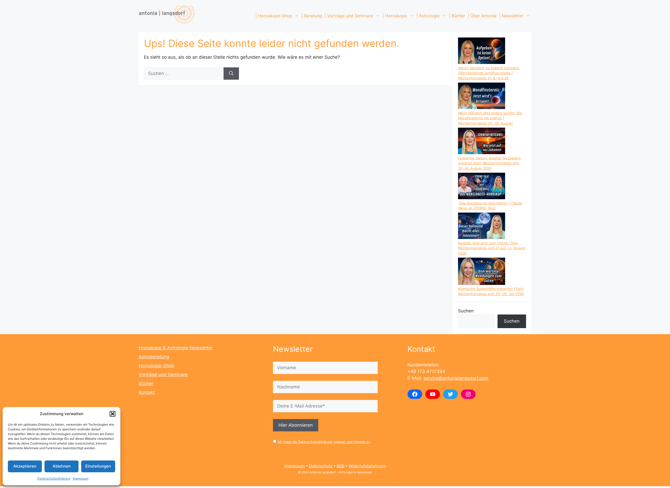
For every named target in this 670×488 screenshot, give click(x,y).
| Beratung (312, 15)
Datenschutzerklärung (53, 478)
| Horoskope (394, 15)
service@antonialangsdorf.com (455, 378)
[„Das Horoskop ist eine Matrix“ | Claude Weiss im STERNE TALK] (481, 187)
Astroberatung (154, 356)
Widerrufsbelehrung (367, 465)
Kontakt (147, 392)
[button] (112, 413)
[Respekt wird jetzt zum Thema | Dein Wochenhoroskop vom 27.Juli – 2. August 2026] (481, 227)
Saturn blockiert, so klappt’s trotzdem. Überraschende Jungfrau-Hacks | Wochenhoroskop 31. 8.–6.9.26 (489, 73)
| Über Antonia (482, 15)
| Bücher (457, 15)
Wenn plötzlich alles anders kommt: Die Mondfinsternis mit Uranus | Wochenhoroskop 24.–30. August (490, 118)
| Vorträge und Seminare (349, 15)
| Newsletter (511, 15)
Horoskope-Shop (156, 365)
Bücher (146, 383)
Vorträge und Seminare (163, 374)
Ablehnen (62, 466)
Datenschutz (320, 465)
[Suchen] (231, 73)
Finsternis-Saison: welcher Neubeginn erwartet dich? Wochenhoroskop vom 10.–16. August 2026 (489, 163)
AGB (340, 465)
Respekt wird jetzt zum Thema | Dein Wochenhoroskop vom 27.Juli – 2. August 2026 (491, 248)
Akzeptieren (24, 466)
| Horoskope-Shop (273, 15)
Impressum (80, 478)
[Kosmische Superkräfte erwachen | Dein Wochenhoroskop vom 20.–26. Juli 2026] (481, 272)
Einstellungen (98, 466)
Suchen (466, 310)
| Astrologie (427, 15)
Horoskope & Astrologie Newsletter (176, 347)
